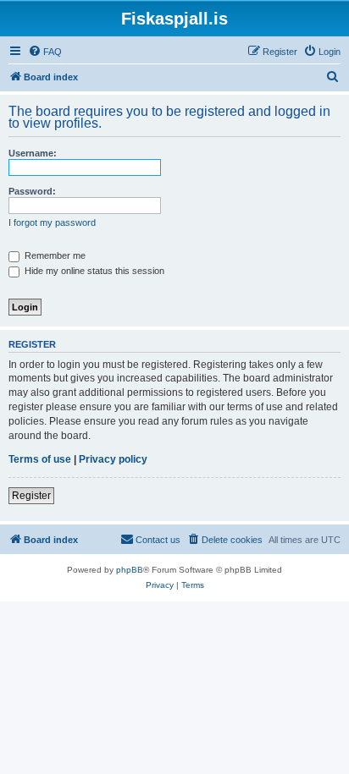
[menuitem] (45, 51)
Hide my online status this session (93, 271)
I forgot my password (52, 222)
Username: (32, 153)
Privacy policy (113, 459)
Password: (32, 191)
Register (31, 496)
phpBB (129, 569)
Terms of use (39, 459)
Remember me (54, 255)
